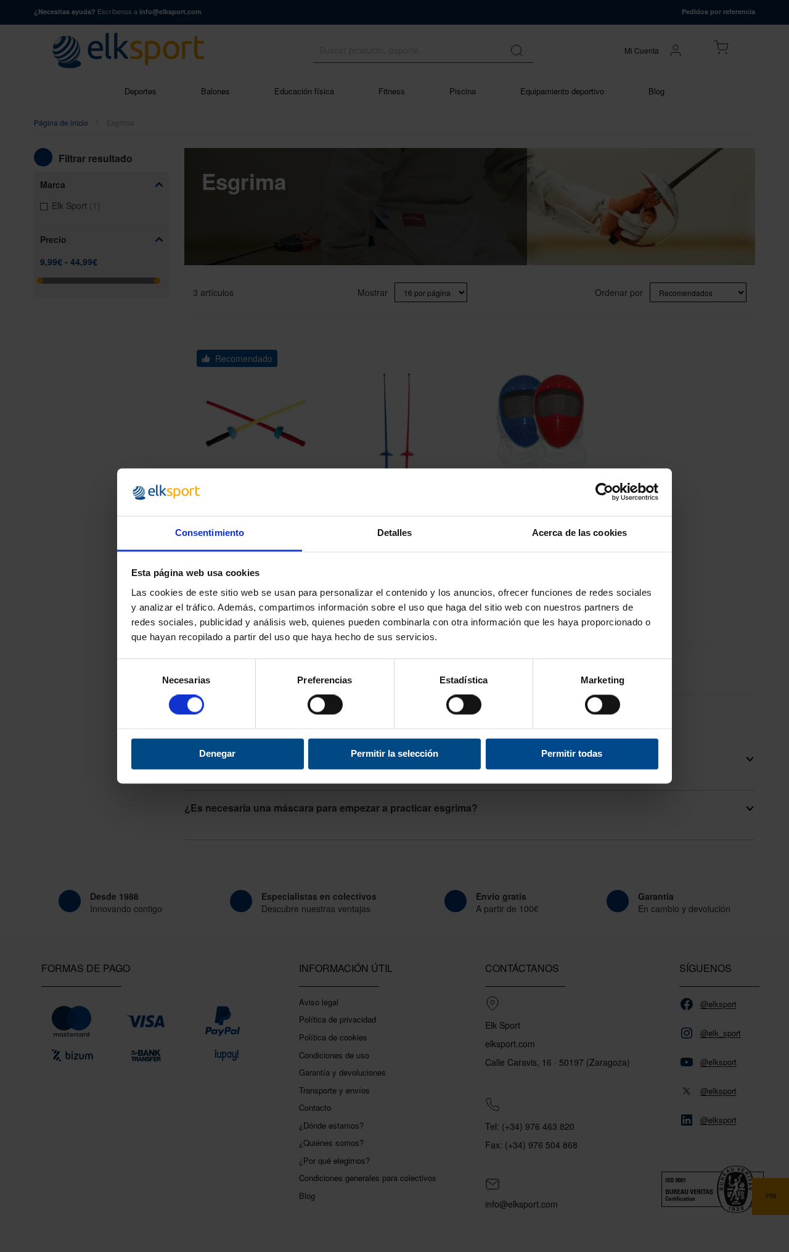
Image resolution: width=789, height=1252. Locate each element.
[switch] (325, 706)
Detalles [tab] (394, 532)
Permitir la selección (394, 753)
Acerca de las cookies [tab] (579, 532)
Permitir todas (571, 753)
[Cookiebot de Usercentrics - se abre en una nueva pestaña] (604, 492)
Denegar (217, 753)
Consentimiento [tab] (209, 532)
